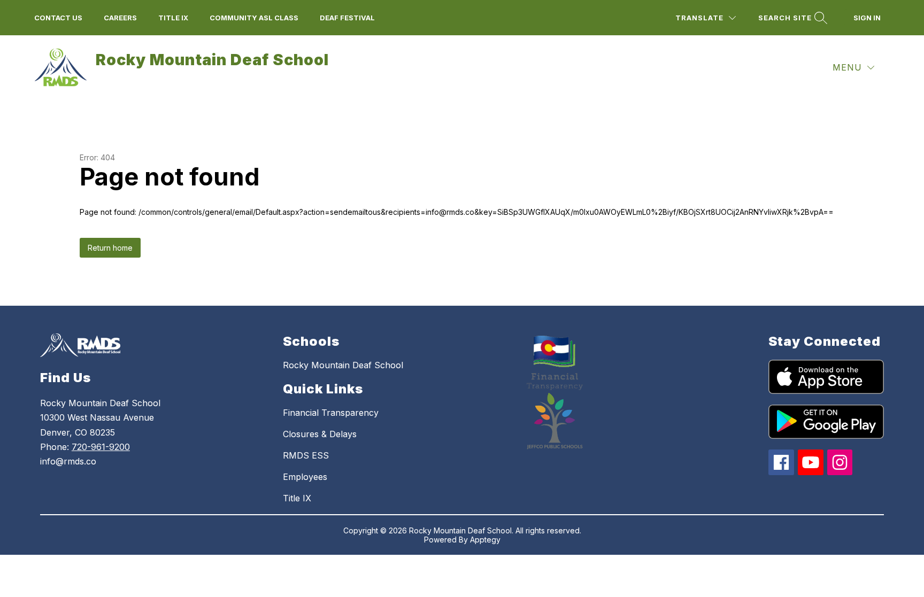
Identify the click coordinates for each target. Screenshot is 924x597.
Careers (120, 17)
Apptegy (485, 539)
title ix (173, 17)
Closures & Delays (320, 434)
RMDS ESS (306, 455)
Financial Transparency (331, 412)
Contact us (58, 17)
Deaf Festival (347, 17)
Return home (110, 247)
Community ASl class (254, 17)
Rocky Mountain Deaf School (343, 365)
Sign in (867, 17)
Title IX (297, 498)
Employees (305, 476)
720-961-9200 (101, 446)
